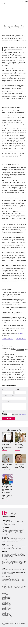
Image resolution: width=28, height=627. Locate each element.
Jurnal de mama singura (7, 580)
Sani (24, 538)
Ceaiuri (7, 553)
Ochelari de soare (10, 548)
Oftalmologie (14, 555)
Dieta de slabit (21, 562)
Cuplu (22, 521)
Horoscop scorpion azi (7, 608)
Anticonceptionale (17, 554)
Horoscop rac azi (5, 602)
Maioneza (7, 572)
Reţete (3, 568)
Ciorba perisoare (16, 572)
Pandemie (4, 589)
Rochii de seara (8, 545)
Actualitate (5, 585)
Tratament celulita (6, 541)
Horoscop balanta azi (6, 614)
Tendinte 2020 (18, 548)
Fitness (6, 561)
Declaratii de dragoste (12, 524)
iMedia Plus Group (14, 620)
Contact (3, 624)
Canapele (4, 579)
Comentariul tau (6, 402)
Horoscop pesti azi (6, 612)
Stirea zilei (13, 586)
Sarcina (3, 553)
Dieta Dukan (11, 561)
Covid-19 (21, 587)
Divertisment (5, 527)
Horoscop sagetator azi (7, 609)
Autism (3, 581)
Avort (18, 555)
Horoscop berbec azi (6, 615)
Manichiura (4, 540)
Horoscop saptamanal (7, 617)
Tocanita (8, 571)
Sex (10, 523)
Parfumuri (12, 538)
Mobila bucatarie (5, 578)
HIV (2, 556)
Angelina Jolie (17, 530)
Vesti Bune (16, 587)
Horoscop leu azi (5, 613)
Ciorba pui (22, 572)
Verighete (4, 548)
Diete (3, 561)
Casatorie (7, 523)
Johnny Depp (5, 530)
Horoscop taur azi (6, 605)
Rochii (5, 538)
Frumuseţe (5, 537)
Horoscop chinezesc (6, 598)
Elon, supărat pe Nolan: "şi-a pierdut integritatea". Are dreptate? (20, 467)
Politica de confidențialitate (7, 623)
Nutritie (16, 562)
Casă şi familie (6, 576)
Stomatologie (5, 554)
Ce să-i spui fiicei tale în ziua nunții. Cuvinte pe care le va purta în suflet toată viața (7, 446)
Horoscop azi (5, 596)
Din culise (4, 586)
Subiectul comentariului (8, 396)
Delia (17, 531)
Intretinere (23, 561)
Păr (2, 538)
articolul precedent (7, 338)
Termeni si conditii (16, 623)
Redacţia (23, 623)
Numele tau (5, 390)
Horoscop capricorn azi (7, 607)
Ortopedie (6, 556)
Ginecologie (19, 553)
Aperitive (22, 571)
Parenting (21, 579)
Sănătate (4, 551)
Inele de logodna (19, 547)
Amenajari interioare (14, 578)
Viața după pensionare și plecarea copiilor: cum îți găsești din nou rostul (20, 446)
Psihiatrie (11, 556)
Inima (10, 553)
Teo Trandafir (11, 530)
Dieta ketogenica (16, 563)
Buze (12, 540)
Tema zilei (18, 586)
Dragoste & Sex (6, 520)
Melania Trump (11, 532)
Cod (3, 412)
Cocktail (12, 571)
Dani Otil (7, 531)
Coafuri (17, 538)
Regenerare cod (22, 414)
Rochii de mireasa (16, 545)
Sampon (9, 540)
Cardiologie (8, 555)
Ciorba (10, 569)
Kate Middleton (12, 529)
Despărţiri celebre (9, 587)
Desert (3, 572)
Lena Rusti (20, 333)
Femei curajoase (20, 580)
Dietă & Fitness (6, 560)
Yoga (19, 561)
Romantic (8, 521)
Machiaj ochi (21, 540)
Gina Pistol (21, 531)
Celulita (16, 540)
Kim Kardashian (20, 529)
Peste (13, 569)
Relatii (18, 521)
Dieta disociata (5, 563)
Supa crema (17, 571)
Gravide (15, 580)
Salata (18, 569)
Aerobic (3, 562)
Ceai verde (22, 555)
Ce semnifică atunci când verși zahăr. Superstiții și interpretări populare (7, 467)
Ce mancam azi (11, 573)
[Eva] (4, 1)
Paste (7, 569)
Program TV (18, 532)
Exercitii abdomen (10, 562)
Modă (3, 544)
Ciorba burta (4, 573)
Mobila (21, 578)
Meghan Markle (5, 529)
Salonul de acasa (14, 541)
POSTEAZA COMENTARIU (8, 348)
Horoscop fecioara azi (6, 604)
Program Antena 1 (9, 534)
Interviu (8, 586)
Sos (16, 569)
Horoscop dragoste (6, 597)
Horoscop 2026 (5, 593)
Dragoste (4, 521)
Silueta (10, 563)
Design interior (15, 579)
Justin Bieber (5, 532)
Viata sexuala (14, 521)
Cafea (21, 569)
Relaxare (16, 561)
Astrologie (4, 599)
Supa (24, 569)
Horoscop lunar (5, 601)
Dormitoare (9, 579)
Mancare (4, 569)
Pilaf (11, 572)
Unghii (8, 538)
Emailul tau (18, 390)
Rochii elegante (11, 547)
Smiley (10, 531)
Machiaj (21, 538)
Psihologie (14, 553)
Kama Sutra (14, 523)
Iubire (3, 523)
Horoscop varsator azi (7, 610)
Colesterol (10, 554)
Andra (14, 531)
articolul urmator (21, 338)
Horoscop (4, 592)
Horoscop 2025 (5, 594)
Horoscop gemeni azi (6, 603)
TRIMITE (8, 418)
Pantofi (5, 547)
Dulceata (4, 571)
